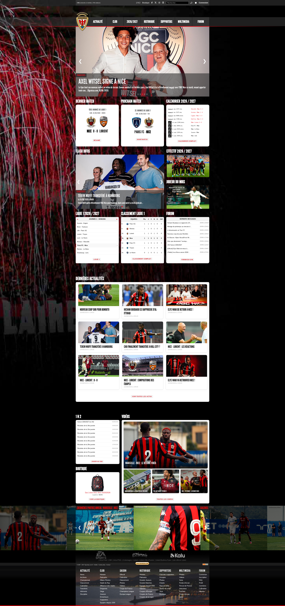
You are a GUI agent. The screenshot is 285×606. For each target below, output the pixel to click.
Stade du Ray (105, 583)
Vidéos (126, 416)
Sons (181, 580)
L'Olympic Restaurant (139, 555)
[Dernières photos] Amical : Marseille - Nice (97, 508)
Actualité (98, 22)
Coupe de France (126, 589)
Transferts (84, 589)
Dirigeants (103, 589)
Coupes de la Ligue (147, 597)
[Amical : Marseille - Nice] (33, 528)
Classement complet (142, 259)
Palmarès (103, 577)
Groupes (162, 577)
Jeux (161, 591)
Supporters (166, 22)
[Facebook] (152, 3)
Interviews (183, 589)
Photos (122, 583)
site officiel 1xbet (179, 560)
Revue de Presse (185, 586)
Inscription (203, 577)
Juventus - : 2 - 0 (197, 112)
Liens (181, 597)
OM (110, 560)
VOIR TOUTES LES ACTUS (142, 396)
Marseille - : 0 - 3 (197, 109)
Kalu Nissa (177, 555)
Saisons (143, 589)
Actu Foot (103, 560)
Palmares (143, 577)
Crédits (96, 564)
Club (115, 22)
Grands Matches (146, 583)
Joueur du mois (175, 181)
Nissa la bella (164, 586)
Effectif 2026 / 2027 (179, 151)
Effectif (122, 574)
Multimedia (183, 22)
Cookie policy (102, 564)
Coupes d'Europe (146, 591)
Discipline (83, 594)
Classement (84, 583)
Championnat (85, 580)
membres (202, 586)
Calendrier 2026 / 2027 (180, 101)
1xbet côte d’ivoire (147, 560)
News (82, 574)
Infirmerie (83, 591)
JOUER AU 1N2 (97, 461)
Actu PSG (117, 560)
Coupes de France (146, 594)
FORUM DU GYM (187, 259)
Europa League (125, 594)
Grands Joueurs (145, 580)
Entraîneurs (104, 597)
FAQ (200, 580)
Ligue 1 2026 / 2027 (87, 213)
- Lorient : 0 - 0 (196, 122)
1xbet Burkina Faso (163, 560)
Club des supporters (166, 574)
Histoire (103, 574)
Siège (102, 591)
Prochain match (131, 101)
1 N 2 (138, 3)
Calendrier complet (187, 141)
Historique (149, 22)
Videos (122, 586)
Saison (123, 570)
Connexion (203, 3)
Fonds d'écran (184, 583)
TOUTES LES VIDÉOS (165, 499)
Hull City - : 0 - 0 (197, 119)
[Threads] (163, 3)
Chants (162, 583)
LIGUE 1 (97, 259)
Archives (83, 577)
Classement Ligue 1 (133, 213)
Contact (108, 564)
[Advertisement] (168, 11)
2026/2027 (132, 22)
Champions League (127, 591)
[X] (156, 3)
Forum (201, 22)
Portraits (182, 591)
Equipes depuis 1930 (107, 603)
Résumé (97, 140)
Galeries (204, 508)
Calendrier (84, 586)
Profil (201, 583)
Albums (202, 591)
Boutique (145, 3)
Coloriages (127, 560)
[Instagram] (159, 3)
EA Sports (101, 555)
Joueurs (103, 594)
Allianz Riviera (105, 580)
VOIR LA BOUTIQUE (97, 499)
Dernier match (85, 101)
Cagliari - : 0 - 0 (196, 115)
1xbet (135, 560)
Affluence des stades (107, 586)
